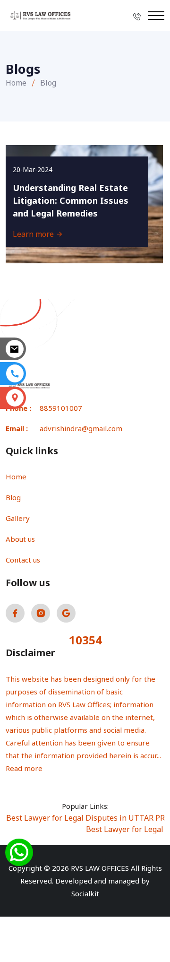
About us (20, 539)
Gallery (18, 518)
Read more (24, 768)
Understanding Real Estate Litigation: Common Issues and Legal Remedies (70, 200)
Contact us (23, 559)
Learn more (34, 234)
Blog (13, 497)
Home (16, 83)
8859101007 (61, 408)
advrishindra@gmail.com (81, 428)
